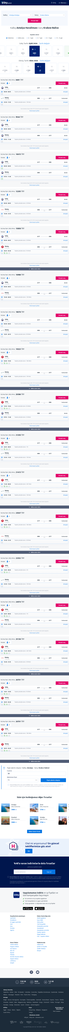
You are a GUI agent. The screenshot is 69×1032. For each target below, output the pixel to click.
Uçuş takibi (40, 920)
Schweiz (27, 1005)
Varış (36, 15)
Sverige (11, 1005)
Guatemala (54, 992)
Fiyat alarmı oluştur (53, 780)
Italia (15, 1002)
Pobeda (12, 954)
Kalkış (5, 15)
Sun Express (13, 948)
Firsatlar (12, 928)
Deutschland (45, 1000)
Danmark (38, 1000)
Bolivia (11, 992)
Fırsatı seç (62, 83)
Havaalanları (40, 928)
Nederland (35, 1002)
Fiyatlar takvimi (41, 932)
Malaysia (38, 1010)
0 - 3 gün (30, 38)
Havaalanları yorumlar (43, 930)
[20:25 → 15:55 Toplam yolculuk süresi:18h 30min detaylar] (34, 257)
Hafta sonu (21, 38)
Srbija (62, 1002)
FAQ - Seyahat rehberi (43, 936)
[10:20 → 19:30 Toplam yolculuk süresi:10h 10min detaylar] (34, 738)
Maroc (13, 1010)
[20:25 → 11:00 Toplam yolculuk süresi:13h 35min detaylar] (34, 706)
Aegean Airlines (14, 959)
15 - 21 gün (59, 38)
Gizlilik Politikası (41, 948)
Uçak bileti (13, 918)
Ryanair (12, 952)
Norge (41, 1002)
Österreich (46, 1002)
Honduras (61, 992)
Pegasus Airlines (14, 946)
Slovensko (17, 1005)
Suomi (22, 1005)
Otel (11, 924)
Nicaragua (11, 994)
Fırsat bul (34, 21)
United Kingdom (35, 1005)
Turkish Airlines (14, 944)
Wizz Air (12, 950)
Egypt (4, 1010)
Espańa (52, 1000)
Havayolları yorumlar (42, 926)
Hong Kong (32, 1010)
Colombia (27, 992)
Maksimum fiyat (12, 777)
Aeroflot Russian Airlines (16, 956)
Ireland (11, 1002)
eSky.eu (26, 1017)
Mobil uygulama (41, 918)
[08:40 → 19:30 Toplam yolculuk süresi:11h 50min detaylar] (34, 529)
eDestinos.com (39, 1017)
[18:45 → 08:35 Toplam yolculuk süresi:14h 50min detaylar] (34, 576)
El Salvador (21, 992)
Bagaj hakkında (41, 934)
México (5, 994)
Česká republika (31, 1000)
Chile (15, 992)
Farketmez (11, 38)
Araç (11, 926)
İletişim (39, 950)
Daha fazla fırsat (34, 831)
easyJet (12, 963)
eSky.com (31, 1017)
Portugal (57, 1002)
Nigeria (18, 1010)
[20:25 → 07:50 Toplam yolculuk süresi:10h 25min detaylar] (34, 254)
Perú (21, 994)
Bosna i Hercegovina (13, 1000)
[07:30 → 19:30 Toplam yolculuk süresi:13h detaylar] (34, 528)
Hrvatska (5, 1002)
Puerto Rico (27, 994)
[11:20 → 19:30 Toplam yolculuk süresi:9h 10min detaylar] (34, 530)
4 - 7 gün (40, 38)
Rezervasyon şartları (34, 110)
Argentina (6, 992)
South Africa (6, 1012)
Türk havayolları (41, 924)
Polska (52, 1002)
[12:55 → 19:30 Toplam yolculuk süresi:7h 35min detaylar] (34, 740)
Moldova (29, 1002)
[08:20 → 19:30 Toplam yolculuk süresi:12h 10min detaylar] (34, 737)
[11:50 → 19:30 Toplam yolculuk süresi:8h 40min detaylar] (34, 739)
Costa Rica (34, 992)
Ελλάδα (62, 1000)
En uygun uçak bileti (15, 922)
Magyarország (22, 1002)
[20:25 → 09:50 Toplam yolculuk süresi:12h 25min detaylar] (34, 255)
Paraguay (34, 994)
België (5, 1000)
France (57, 1000)
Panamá (17, 994)
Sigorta (12, 930)
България (22, 1000)
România (5, 1005)
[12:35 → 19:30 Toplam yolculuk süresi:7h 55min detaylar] (34, 531)
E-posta (9, 770)
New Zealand (56, 1011)
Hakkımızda (40, 944)
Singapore (44, 1010)
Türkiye (31, 1012)
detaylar (65, 91)
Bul (29, 851)
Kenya (9, 1010)
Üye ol (49, 872)
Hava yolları (40, 922)
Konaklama (13, 920)
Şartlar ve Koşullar (42, 946)
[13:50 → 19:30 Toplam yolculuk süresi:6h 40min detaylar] (34, 532)
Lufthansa (13, 961)
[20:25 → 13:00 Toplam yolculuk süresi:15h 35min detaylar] (34, 256)
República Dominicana (44, 992)
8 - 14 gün (49, 38)
